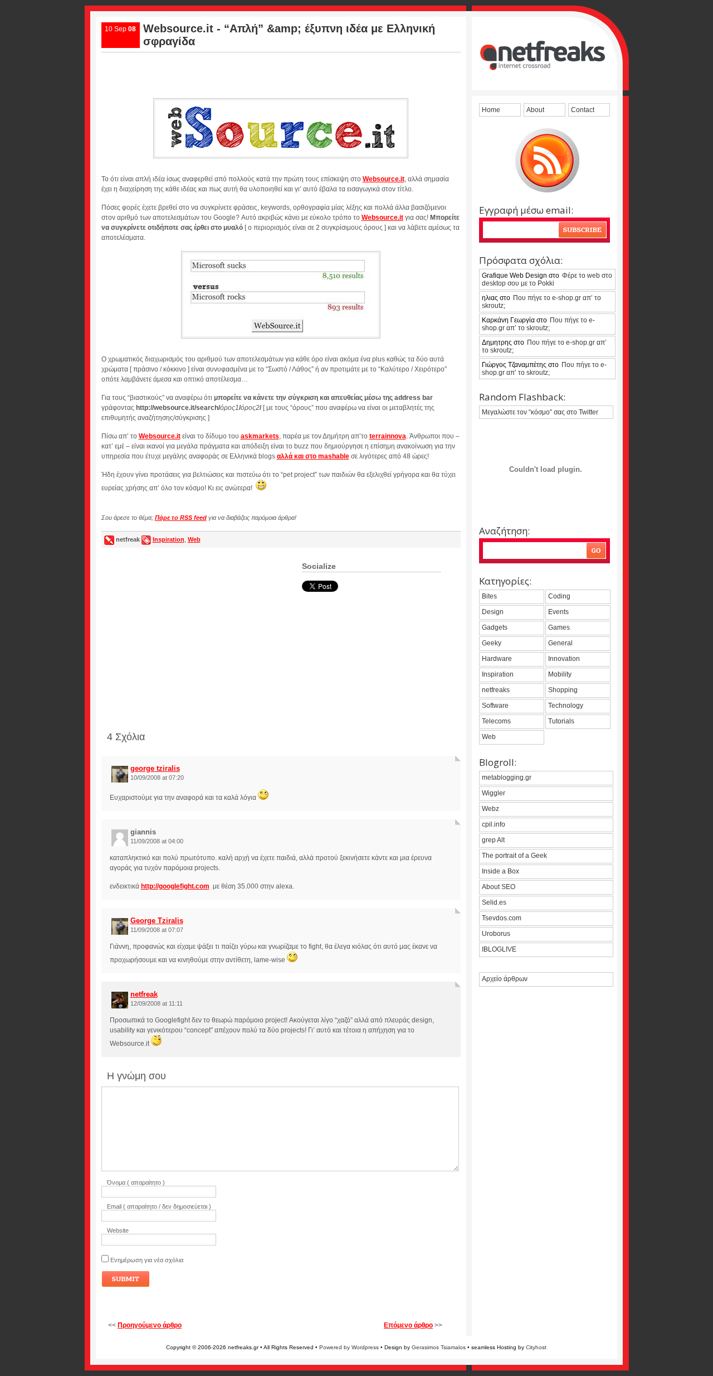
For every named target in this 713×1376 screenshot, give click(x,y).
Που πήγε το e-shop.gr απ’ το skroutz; (541, 302)
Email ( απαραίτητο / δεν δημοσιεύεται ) (159, 1206)
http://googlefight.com (175, 886)
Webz (490, 809)
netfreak (144, 994)
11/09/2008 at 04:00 (156, 841)
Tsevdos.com (501, 918)
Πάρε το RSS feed (181, 517)
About (535, 110)
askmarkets (260, 436)
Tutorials (561, 721)
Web (194, 539)
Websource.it (383, 179)
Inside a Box (500, 871)
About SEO (498, 887)
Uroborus (496, 934)
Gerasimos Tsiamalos (439, 1347)
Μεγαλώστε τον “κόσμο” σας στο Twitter (540, 412)
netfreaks (496, 690)
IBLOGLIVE (499, 949)
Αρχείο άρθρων (505, 979)
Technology (565, 705)
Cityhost (536, 1347)
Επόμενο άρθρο (408, 1325)
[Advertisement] (280, 71)
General (560, 643)
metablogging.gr (506, 777)
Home (491, 110)
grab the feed (547, 160)
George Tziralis (156, 920)
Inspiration (168, 539)
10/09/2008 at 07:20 (157, 777)
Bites (489, 596)
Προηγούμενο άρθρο (150, 1325)
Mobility (560, 674)
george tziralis (155, 768)
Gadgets (494, 627)
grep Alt (493, 840)
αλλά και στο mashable (313, 456)
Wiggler (493, 793)
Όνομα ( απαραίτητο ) (136, 1182)
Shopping (563, 690)
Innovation (564, 659)
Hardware (497, 659)
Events (558, 612)
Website (118, 1230)
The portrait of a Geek (514, 856)
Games (559, 627)
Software (495, 705)
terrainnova (387, 436)
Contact (582, 110)
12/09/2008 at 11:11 (156, 1003)
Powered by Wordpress (349, 1347)
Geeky (491, 643)
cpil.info (493, 824)
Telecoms (496, 721)
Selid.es (494, 902)
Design (493, 612)
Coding (559, 596)
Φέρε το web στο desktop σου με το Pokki (547, 279)
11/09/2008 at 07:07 (156, 929)
